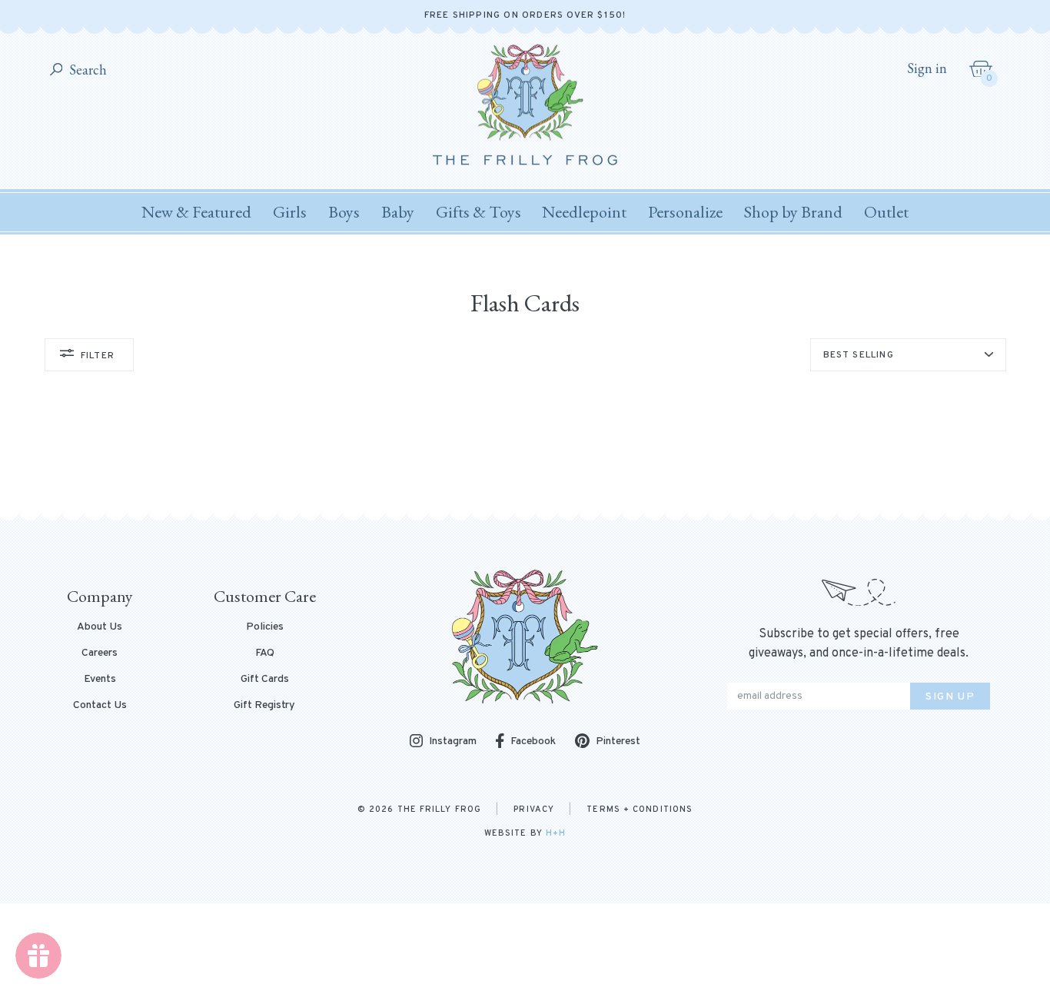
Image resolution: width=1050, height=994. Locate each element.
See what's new (248, 485)
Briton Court (428, 442)
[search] (56, 70)
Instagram (453, 742)
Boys (344, 212)
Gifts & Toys (478, 212)
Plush (412, 474)
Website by (525, 833)
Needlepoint (584, 212)
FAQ (264, 653)
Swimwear (423, 449)
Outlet (886, 212)
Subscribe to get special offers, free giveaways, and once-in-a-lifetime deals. (859, 644)
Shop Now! (249, 485)
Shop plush (249, 485)
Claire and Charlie (439, 492)
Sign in (927, 68)
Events (100, 679)
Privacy (533, 809)
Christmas (571, 499)
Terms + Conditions (639, 809)
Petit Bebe (586, 492)
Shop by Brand (793, 212)
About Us (99, 627)
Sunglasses (574, 449)
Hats (708, 474)
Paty (570, 442)
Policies (265, 627)
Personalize (685, 212)
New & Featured (196, 212)
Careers (99, 653)
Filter (98, 356)
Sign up (950, 696)
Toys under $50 (585, 449)
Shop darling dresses (249, 485)
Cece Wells (425, 467)
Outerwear (424, 449)
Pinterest (618, 741)
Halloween (572, 449)
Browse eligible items (604, 472)
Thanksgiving (579, 474)
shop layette (249, 485)
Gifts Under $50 (437, 449)
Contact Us (100, 705)
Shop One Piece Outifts (249, 485)
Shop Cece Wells (249, 485)
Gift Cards (265, 679)
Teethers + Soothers (746, 449)
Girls (290, 212)
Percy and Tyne (595, 467)
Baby (397, 212)
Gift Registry (264, 705)
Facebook (533, 741)
